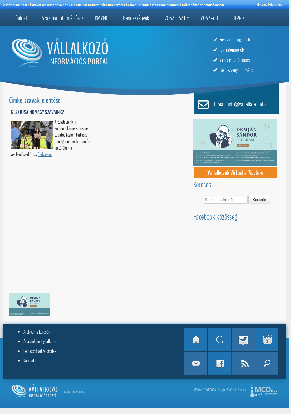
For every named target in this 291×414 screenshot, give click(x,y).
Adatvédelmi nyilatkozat (40, 341)
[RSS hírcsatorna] (243, 363)
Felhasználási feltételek (39, 351)
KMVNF (101, 18)
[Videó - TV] (266, 339)
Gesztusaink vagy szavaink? (37, 112)
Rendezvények (136, 18)
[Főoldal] (195, 339)
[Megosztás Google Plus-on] (219, 339)
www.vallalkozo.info (74, 392)
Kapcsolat (30, 360)
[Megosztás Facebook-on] (219, 363)
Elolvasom (45, 154)
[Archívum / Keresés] (266, 363)
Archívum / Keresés (36, 331)
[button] (259, 199)
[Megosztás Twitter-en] (243, 339)
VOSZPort (209, 18)
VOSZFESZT (174, 18)
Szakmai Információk (61, 18)
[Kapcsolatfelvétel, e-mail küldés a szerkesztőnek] (195, 363)
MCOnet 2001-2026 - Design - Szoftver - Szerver (220, 390)
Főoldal (20, 18)
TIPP (237, 18)
